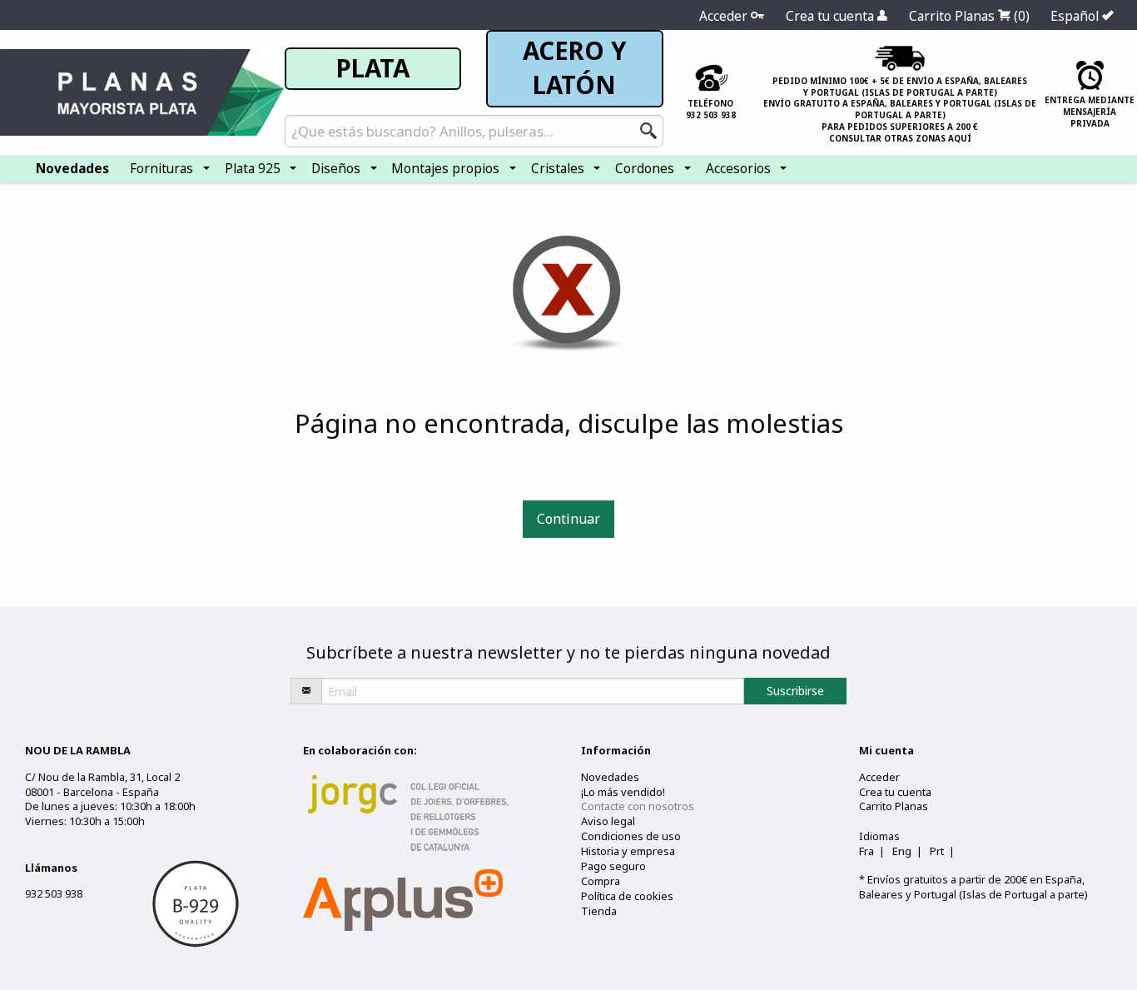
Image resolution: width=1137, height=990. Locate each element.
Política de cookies (627, 895)
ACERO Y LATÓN (574, 68)
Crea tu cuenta (831, 16)
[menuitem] (72, 168)
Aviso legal (608, 820)
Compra (600, 880)
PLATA (373, 68)
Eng (901, 850)
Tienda (599, 910)
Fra (866, 850)
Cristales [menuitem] (557, 168)
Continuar (568, 519)
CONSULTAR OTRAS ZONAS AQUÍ (900, 138)
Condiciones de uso (631, 835)
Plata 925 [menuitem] (253, 168)
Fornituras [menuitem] (161, 168)
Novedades (610, 776)
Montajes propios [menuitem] (445, 168)
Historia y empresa (628, 850)
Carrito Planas (969, 16)
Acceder (725, 16)
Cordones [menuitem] (644, 168)
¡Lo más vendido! (623, 791)
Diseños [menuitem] (335, 168)
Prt (937, 850)
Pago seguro (613, 865)
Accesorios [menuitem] (738, 168)
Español (1076, 16)
